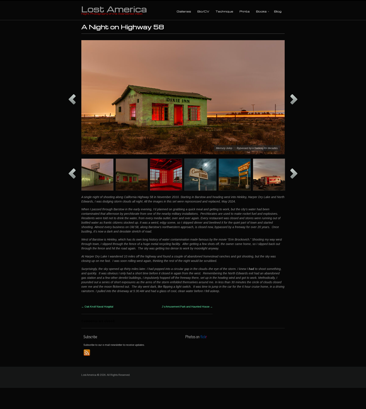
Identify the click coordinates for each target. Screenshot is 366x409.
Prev (72, 99)
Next (293, 99)
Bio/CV (203, 11)
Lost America (114, 8)
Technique (224, 11)
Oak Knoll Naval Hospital (97, 306)
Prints (245, 11)
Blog (277, 11)
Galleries (184, 11)
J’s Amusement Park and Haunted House (187, 306)
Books (260, 12)
